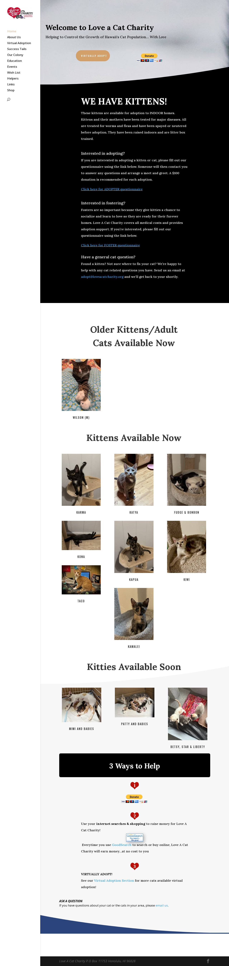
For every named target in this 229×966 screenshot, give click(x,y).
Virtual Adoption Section (114, 880)
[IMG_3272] (186, 504)
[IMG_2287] (81, 410)
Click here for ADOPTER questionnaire (112, 189)
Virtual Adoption (19, 43)
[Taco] (81, 593)
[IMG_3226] (133, 639)
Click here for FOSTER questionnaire (110, 245)
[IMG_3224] (186, 572)
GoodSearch (121, 845)
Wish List (13, 73)
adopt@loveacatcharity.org (102, 277)
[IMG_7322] (187, 739)
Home (11, 31)
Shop (10, 90)
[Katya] (133, 504)
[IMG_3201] (81, 504)
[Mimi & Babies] (81, 721)
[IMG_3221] (133, 572)
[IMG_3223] (81, 549)
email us (162, 905)
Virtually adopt (94, 56)
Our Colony (15, 55)
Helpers (13, 78)
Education (14, 61)
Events (12, 67)
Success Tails (16, 49)
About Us (14, 37)
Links (11, 84)
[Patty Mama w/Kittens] (134, 716)
